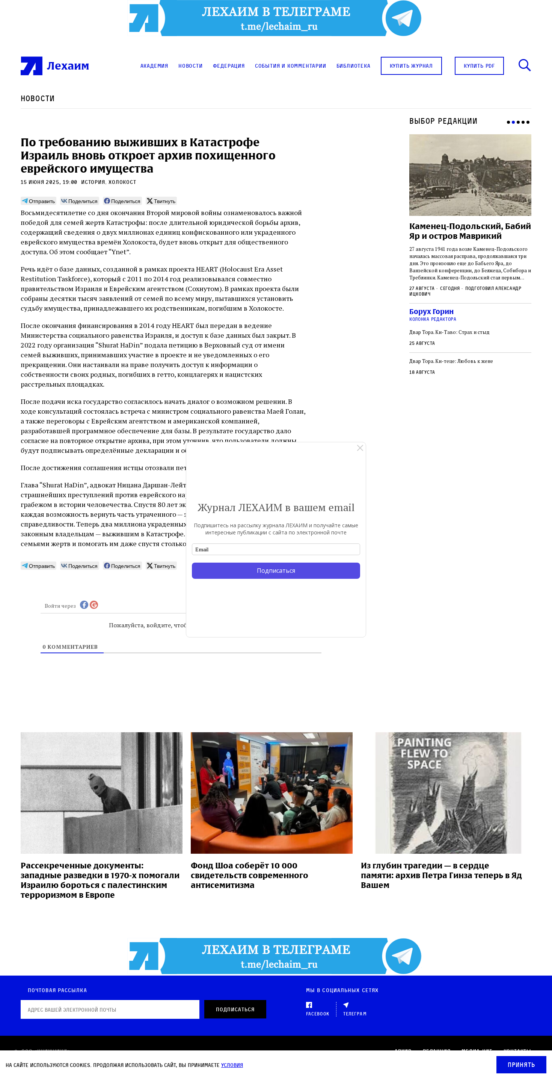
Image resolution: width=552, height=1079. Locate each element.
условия (232, 1065)
